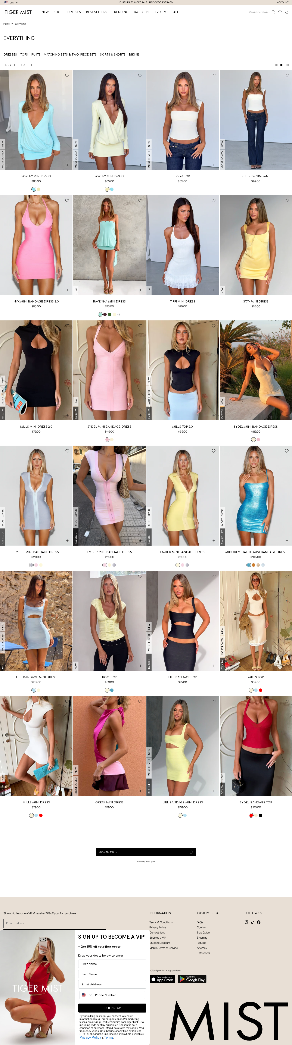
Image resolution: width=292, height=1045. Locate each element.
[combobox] (86, 995)
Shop (58, 12)
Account (283, 2)
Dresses (74, 12)
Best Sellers (96, 12)
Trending (120, 12)
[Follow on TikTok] (253, 922)
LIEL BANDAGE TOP (182, 677)
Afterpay (202, 948)
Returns (201, 943)
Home (6, 23)
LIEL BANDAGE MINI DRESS (36, 677)
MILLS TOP (256, 677)
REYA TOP (182, 176)
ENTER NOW (112, 1008)
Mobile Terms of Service (163, 948)
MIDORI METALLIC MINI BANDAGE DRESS (255, 552)
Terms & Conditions (161, 922)
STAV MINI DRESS (255, 301)
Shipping (202, 937)
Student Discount (159, 943)
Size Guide (203, 932)
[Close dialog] (143, 936)
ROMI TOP (109, 677)
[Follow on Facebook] (259, 922)
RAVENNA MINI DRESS (109, 301)
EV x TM (161, 12)
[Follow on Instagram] (247, 922)
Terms (108, 1037)
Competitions (157, 932)
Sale (175, 12)
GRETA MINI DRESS (109, 802)
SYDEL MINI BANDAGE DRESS (109, 427)
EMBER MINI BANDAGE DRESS (36, 552)
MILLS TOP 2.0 (182, 427)
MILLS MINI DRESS (36, 802)
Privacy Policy (157, 927)
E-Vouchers (203, 953)
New (45, 12)
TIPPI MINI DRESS (182, 301)
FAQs (200, 922)
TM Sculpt (141, 12)
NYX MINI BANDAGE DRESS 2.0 (36, 301)
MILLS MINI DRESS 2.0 (36, 427)
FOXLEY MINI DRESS (36, 176)
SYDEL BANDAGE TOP (256, 802)
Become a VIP (157, 937)
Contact (201, 927)
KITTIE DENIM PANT (256, 176)
